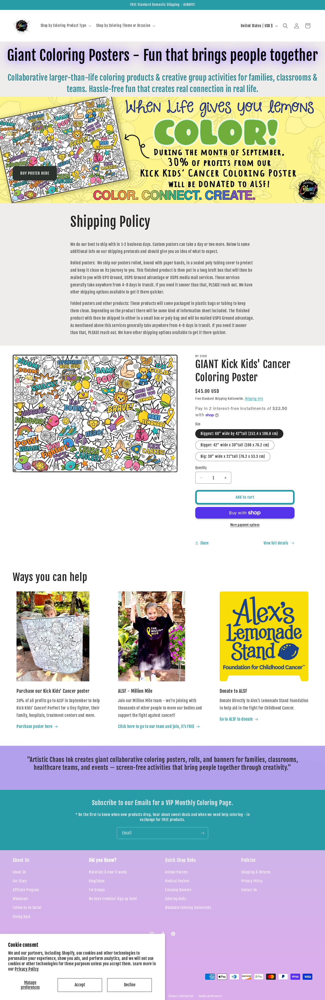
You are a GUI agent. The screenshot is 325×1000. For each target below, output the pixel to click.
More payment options (245, 525)
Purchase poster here (35, 726)
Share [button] (204, 543)
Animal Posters (176, 872)
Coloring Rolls (175, 899)
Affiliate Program (26, 889)
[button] (65, 25)
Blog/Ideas (97, 881)
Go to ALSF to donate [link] (236, 719)
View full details (276, 543)
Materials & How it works (108, 872)
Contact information (181, 996)
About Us (19, 872)
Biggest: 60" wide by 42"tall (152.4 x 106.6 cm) (239, 433)
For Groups (97, 889)
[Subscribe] (202, 833)
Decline (129, 984)
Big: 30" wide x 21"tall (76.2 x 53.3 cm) (233, 456)
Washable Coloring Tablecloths (188, 907)
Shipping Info (254, 399)
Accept (80, 984)
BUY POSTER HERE (34, 173)
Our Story (20, 881)
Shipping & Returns (256, 872)
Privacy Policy (27, 969)
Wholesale (20, 899)
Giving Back (21, 916)
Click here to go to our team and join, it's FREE (156, 726)
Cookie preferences (210, 996)
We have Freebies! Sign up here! (113, 899)
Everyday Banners (178, 889)
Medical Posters (177, 881)
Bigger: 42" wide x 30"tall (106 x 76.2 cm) (235, 445)
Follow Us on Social (27, 907)
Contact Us (249, 889)
